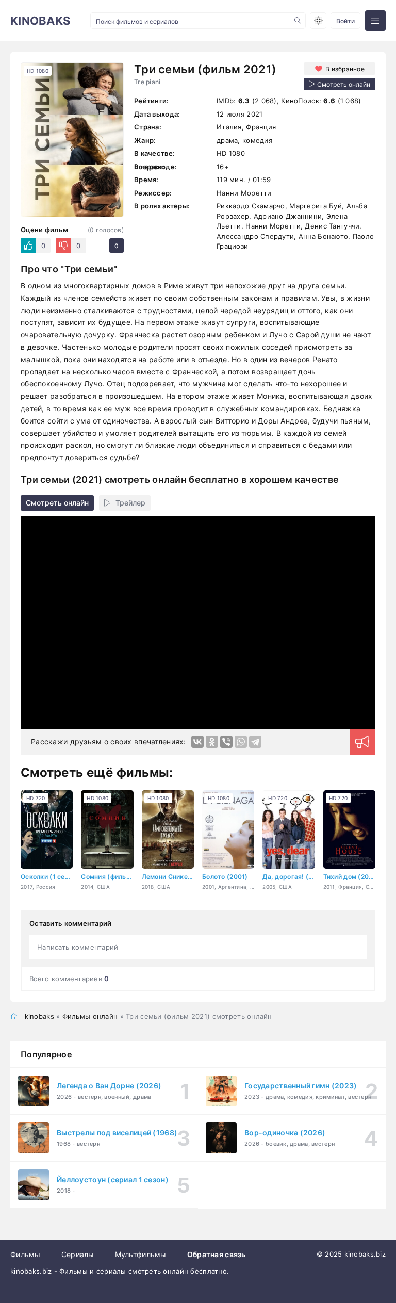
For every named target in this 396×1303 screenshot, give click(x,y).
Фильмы (25, 1254)
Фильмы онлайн (90, 1016)
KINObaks (40, 20)
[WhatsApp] (241, 742)
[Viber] (226, 742)
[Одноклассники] (212, 742)
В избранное (345, 69)
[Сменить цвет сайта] (318, 20)
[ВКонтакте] (197, 742)
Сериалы (77, 1254)
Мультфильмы (141, 1254)
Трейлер (130, 502)
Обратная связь (216, 1254)
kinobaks (39, 1016)
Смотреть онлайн (57, 502)
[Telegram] (255, 742)
